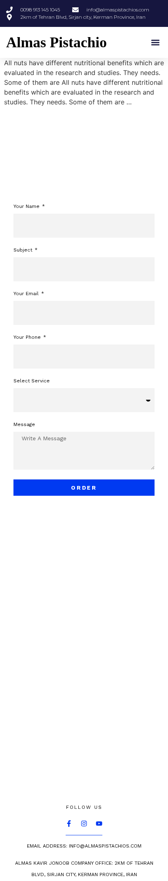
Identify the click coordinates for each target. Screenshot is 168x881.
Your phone (27, 337)
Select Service (31, 381)
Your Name (27, 206)
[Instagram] (84, 823)
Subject (23, 250)
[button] (155, 42)
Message (24, 424)
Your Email (26, 293)
